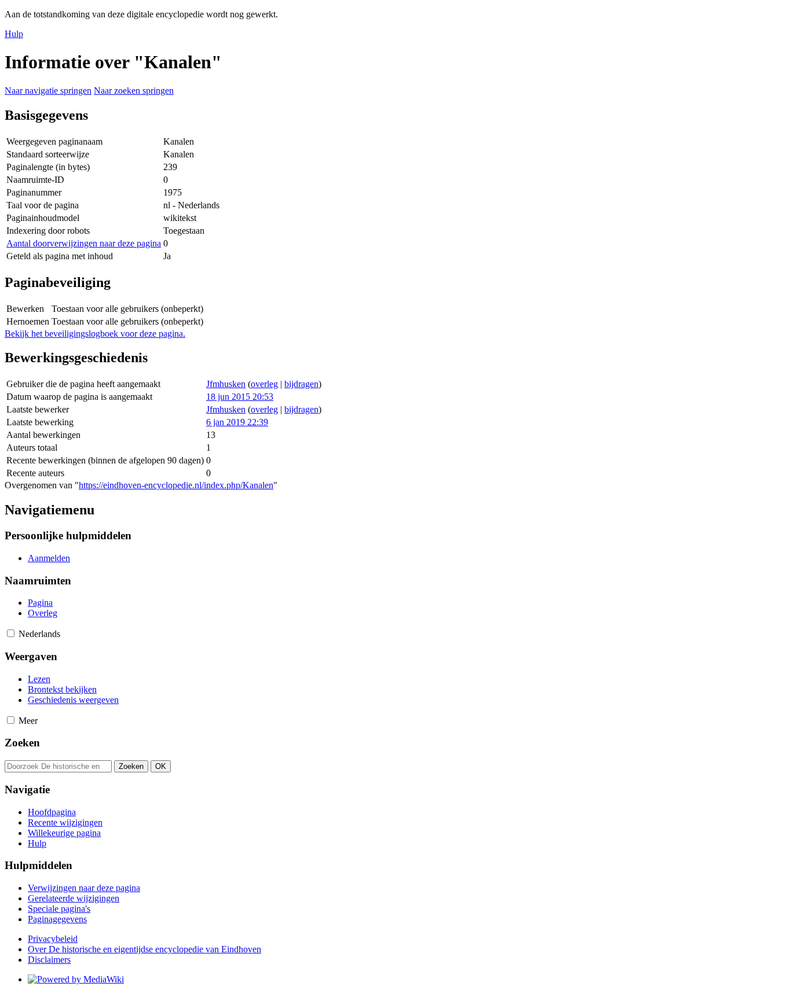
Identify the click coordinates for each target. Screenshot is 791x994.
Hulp (14, 34)
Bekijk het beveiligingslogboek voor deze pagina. (95, 333)
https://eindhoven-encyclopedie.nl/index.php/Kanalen (176, 485)
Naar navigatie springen (48, 90)
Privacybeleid (53, 939)
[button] (10, 633)
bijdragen (301, 384)
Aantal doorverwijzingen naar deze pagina (83, 243)
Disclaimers (49, 959)
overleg (264, 384)
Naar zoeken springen (134, 90)
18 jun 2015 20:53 (239, 397)
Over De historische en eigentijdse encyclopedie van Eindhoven (144, 949)
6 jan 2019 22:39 (237, 422)
